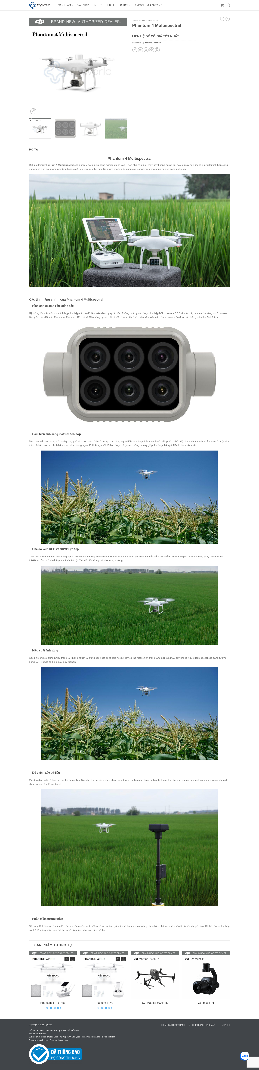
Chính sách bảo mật (203, 1025)
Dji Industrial (147, 43)
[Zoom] (33, 111)
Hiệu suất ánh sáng (45, 650)
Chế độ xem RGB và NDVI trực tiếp (55, 549)
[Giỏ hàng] (222, 5)
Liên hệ (226, 1025)
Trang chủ (138, 20)
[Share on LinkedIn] (157, 49)
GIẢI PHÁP (83, 5)
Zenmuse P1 (206, 1002)
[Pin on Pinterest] (151, 49)
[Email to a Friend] (146, 49)
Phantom (153, 20)
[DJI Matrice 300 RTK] (155, 975)
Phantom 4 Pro (104, 1002)
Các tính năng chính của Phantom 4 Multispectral (66, 299)
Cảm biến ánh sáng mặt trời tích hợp (56, 434)
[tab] (33, 149)
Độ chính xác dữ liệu (46, 772)
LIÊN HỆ (110, 5)
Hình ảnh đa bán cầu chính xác (53, 305)
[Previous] (35, 66)
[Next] (120, 66)
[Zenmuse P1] (206, 975)
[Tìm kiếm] (228, 5)
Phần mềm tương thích (47, 918)
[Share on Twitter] (140, 49)
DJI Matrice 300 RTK (155, 1002)
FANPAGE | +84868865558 (148, 5)
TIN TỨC (97, 5)
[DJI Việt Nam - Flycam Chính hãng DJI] (41, 5)
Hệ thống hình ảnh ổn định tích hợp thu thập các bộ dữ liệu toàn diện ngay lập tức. (75, 313)
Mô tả (33, 149)
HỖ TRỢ (123, 5)
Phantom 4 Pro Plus (52, 1002)
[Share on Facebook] (134, 49)
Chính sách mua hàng (173, 1025)
